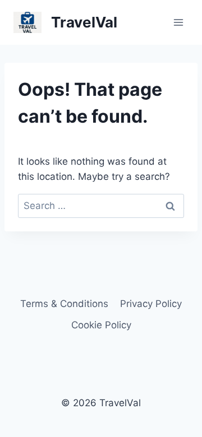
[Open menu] (178, 22)
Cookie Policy (101, 325)
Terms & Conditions (64, 303)
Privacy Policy (151, 303)
